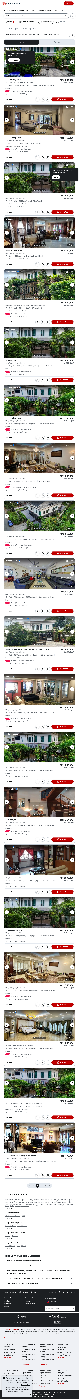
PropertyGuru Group (11, 1298)
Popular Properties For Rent (46, 1345)
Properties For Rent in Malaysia (47, 1351)
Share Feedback (30, 1304)
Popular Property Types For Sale (28, 1371)
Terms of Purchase (59, 1392)
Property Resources (11, 1370)
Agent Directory (9, 1355)
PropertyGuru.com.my (11, 1329)
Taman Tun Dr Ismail (39, 1204)
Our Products (8, 1304)
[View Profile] (13, 49)
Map (58, 42)
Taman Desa (24, 1206)
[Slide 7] (44, 74)
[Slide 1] (34, 74)
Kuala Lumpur (66, 1199)
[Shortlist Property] (72, 49)
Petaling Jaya (52, 10)
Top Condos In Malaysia (63, 1371)
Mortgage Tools (9, 1373)
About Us (7, 1301)
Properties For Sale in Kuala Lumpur (29, 1361)
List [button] (23, 42)
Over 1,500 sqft (21, 1246)
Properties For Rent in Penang (47, 1356)
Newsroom (28, 1301)
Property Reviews (9, 1349)
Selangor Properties (64, 1352)
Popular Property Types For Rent (46, 1371)
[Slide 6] (42, 74)
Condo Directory (9, 1352)
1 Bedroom (15, 1236)
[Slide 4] (39, 74)
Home (6, 10)
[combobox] (35, 16)
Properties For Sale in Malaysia (29, 1351)
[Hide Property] (67, 49)
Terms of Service (35, 1392)
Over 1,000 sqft (10, 1246)
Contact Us (29, 1298)
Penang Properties (63, 1355)
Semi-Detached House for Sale (23, 10)
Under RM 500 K (22, 1226)
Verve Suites (61, 1378)
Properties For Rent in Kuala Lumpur (47, 1361)
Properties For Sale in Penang (29, 1356)
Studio (7, 1236)
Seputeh (17, 1206)
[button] (5, 29)
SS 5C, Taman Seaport (12, 1216)
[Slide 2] (36, 74)
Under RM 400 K (10, 1226)
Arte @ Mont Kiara (63, 1381)
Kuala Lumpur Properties (62, 1348)
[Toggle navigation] (76, 3)
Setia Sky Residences (64, 1375)
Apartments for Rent (45, 1377)
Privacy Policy (26, 1385)
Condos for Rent (45, 1380)
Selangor (40, 10)
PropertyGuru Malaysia (9, 1345)
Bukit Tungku (63, 1204)
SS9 (23, 1216)
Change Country (51, 1298)
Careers (6, 1306)
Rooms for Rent (45, 1383)
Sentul (12, 1206)
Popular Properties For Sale (29, 1345)
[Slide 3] (37, 74)
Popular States (63, 1344)
